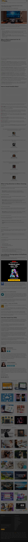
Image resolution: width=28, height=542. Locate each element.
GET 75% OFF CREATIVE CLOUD (14, 280)
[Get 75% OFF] (14, 271)
